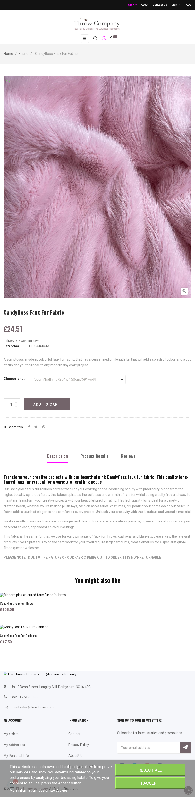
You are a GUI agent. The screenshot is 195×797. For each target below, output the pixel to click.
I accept (150, 783)
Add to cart (47, 404)
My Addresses (14, 745)
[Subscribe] (185, 747)
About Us (75, 756)
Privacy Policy (78, 745)
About (144, 4)
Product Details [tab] (94, 456)
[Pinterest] (43, 427)
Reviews (128, 456)
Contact (74, 734)
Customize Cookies (53, 790)
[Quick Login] (102, 39)
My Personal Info (16, 756)
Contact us (160, 4)
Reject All (150, 770)
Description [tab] (57, 456)
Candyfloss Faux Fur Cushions (18, 635)
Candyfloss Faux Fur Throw (16, 603)
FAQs (188, 4)
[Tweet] (36, 427)
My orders (11, 734)
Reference (12, 346)
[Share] (29, 427)
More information (23, 790)
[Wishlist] (112, 39)
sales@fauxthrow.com (37, 707)
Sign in (175, 4)
